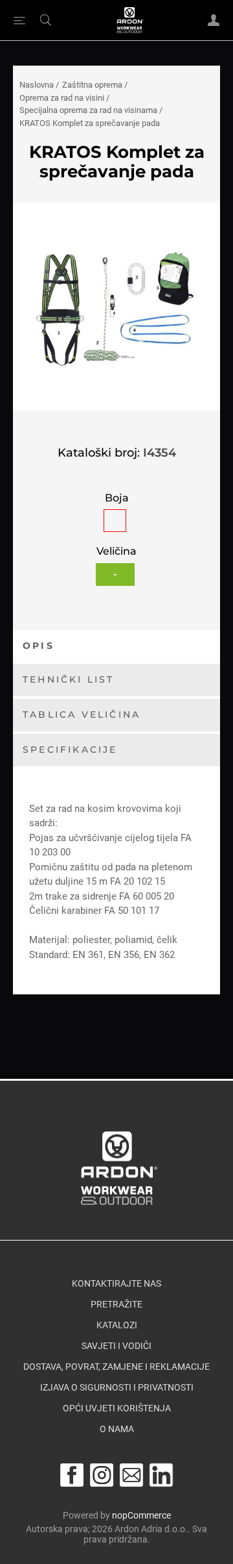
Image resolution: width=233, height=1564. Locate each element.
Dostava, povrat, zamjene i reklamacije (116, 1366)
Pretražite (116, 1304)
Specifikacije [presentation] (70, 749)
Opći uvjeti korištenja (117, 1408)
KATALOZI (116, 1325)
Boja (117, 498)
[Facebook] (72, 1475)
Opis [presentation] (38, 645)
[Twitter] (161, 1475)
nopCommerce (141, 1515)
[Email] (131, 1475)
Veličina (116, 552)
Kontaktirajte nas (116, 1283)
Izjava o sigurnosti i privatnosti (117, 1387)
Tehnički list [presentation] (69, 679)
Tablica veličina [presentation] (81, 714)
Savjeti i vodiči (116, 1346)
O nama (117, 1429)
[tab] (116, 647)
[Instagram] (102, 1475)
